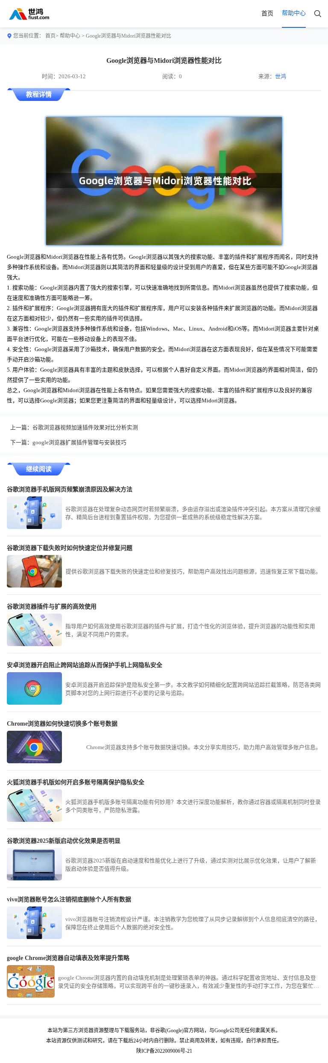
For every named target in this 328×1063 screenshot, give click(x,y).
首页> (52, 36)
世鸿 (280, 77)
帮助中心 (70, 36)
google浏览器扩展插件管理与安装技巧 (79, 443)
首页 (267, 13)
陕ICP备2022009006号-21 (164, 1051)
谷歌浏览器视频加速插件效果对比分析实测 (85, 428)
